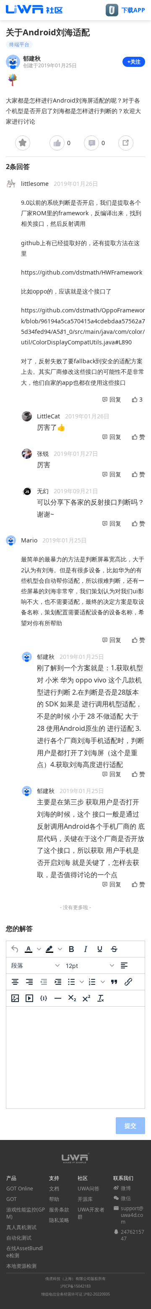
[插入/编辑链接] (128, 982)
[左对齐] (124, 965)
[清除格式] (101, 998)
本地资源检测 (21, 1265)
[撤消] (15, 949)
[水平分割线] (58, 998)
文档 (54, 1188)
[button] (32, 949)
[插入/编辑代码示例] (43, 998)
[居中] (15, 982)
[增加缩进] (58, 982)
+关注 (134, 61)
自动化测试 (18, 1237)
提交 (130, 1125)
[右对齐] (29, 982)
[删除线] (114, 949)
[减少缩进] (43, 982)
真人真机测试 (21, 1227)
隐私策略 (59, 1220)
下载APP (133, 10)
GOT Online (19, 1188)
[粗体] (71, 949)
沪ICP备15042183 (75, 1286)
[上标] (86, 998)
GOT (11, 1199)
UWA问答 (88, 1188)
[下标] (72, 998)
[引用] (114, 982)
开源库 (85, 1199)
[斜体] (85, 949)
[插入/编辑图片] (15, 998)
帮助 (54, 1199)
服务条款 (59, 1209)
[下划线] (100, 949)
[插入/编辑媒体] (29, 998)
